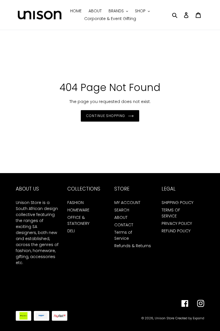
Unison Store (164, 318)
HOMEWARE (78, 210)
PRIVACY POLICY (177, 223)
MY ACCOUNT (127, 202)
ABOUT (120, 217)
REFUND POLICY (176, 231)
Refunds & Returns (132, 246)
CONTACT (123, 225)
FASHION (75, 202)
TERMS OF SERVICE (171, 213)
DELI (71, 231)
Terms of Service (123, 235)
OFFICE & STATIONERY (78, 220)
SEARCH (121, 210)
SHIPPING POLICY (177, 202)
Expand (198, 318)
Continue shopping (105, 115)
